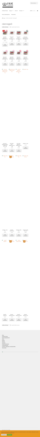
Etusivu (4, 18)
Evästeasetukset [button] (4, 434)
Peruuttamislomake (5, 343)
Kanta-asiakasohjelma (6, 14)
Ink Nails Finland (5, 10)
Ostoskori (21, 10)
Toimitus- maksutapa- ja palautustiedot (8, 346)
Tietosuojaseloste (5, 345)
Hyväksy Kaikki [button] (9, 434)
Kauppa (10, 10)
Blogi (3, 335)
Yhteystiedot (13, 14)
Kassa (3, 338)
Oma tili (16, 10)
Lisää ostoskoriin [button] (5, 45)
